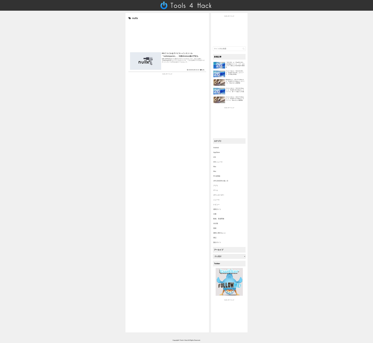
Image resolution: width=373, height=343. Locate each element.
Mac (214, 166)
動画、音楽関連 (218, 219)
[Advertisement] (167, 35)
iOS (214, 157)
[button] (243, 49)
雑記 (214, 237)
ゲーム (215, 190)
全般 (214, 214)
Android (216, 147)
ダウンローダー (218, 195)
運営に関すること (219, 233)
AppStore (216, 152)
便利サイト (217, 209)
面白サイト (217, 242)
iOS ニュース (218, 162)
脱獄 (214, 228)
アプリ (215, 185)
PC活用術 (216, 176)
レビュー (216, 204)
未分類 (215, 223)
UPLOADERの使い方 (220, 181)
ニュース (216, 200)
